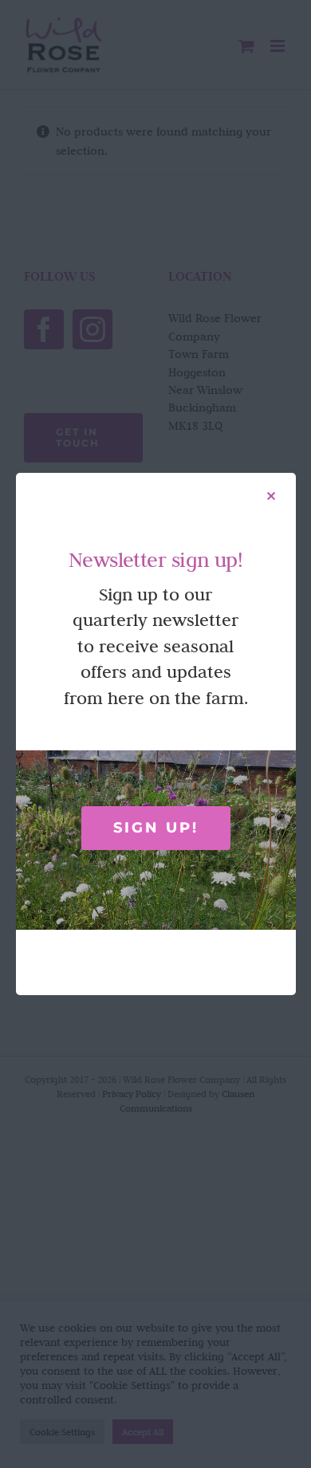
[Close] (271, 496)
